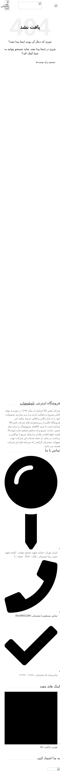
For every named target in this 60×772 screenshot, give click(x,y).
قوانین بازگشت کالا (48, 747)
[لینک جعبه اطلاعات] (30, 5)
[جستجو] (5, 62)
